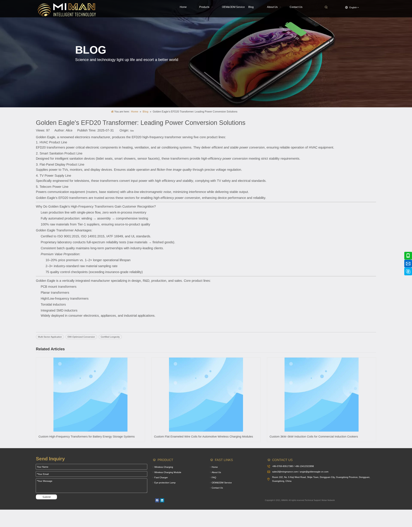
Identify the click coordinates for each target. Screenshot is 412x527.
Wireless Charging (163, 467)
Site (132, 130)
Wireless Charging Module (167, 472)
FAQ (214, 477)
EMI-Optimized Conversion (81, 337)
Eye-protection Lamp (165, 482)
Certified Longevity (110, 337)
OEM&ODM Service (222, 482)
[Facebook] (157, 500)
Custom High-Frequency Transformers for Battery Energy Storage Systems (86, 436)
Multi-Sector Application (50, 337)
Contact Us (217, 487)
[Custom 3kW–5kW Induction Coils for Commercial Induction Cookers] (321, 395)
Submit (46, 497)
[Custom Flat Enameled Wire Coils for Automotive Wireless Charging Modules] (206, 395)
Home (215, 467)
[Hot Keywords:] (326, 7)
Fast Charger (161, 477)
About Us (216, 472)
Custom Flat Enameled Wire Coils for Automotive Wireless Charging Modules (203, 436)
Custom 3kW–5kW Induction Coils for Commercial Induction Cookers (314, 436)
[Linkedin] (162, 500)
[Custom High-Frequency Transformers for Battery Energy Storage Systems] (90, 395)
